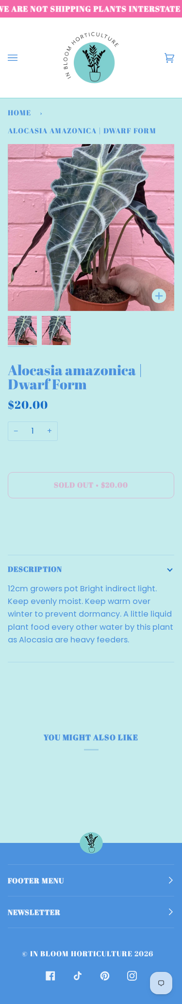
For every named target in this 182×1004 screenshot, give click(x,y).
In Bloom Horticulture (81, 953)
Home (19, 112)
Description (35, 569)
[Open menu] (22, 58)
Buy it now (91, 525)
